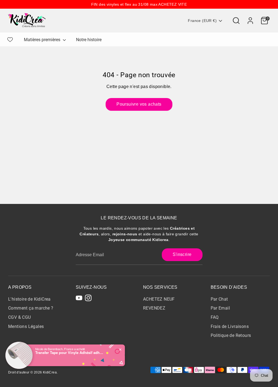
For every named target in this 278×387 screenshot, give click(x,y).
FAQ (215, 317)
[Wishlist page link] (10, 39)
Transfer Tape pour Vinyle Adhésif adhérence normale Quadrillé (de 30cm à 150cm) (69, 352)
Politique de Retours (231, 335)
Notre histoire (89, 39)
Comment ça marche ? (30, 308)
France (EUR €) (202, 20)
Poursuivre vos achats (138, 104)
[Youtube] (79, 298)
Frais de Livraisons (230, 326)
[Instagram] (88, 298)
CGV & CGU (19, 317)
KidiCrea (50, 372)
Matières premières (42, 39)
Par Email (220, 308)
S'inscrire (182, 254)
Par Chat (219, 299)
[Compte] (250, 20)
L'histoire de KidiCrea (29, 299)
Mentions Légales (26, 326)
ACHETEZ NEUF (159, 299)
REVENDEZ (154, 308)
